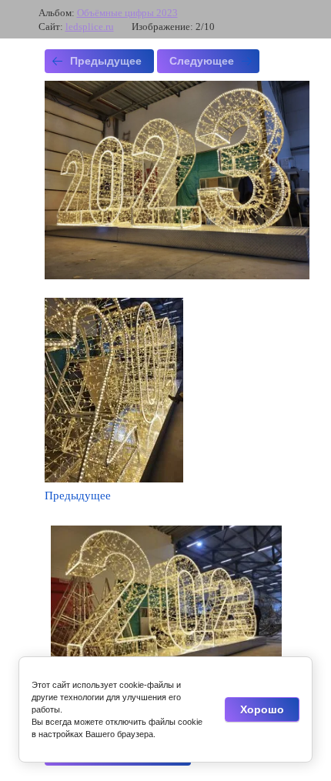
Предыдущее (106, 61)
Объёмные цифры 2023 (127, 12)
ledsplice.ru (89, 26)
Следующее (201, 61)
